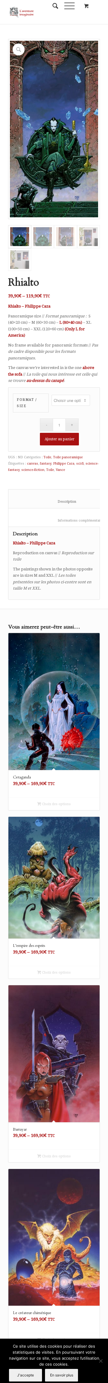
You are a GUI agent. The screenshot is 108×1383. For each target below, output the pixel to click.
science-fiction (32, 470)
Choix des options (56, 804)
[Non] (101, 1361)
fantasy (45, 463)
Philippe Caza (63, 463)
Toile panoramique (68, 457)
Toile (47, 457)
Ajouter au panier (59, 439)
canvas (32, 463)
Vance (60, 470)
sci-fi (80, 463)
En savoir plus (61, 1375)
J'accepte (25, 1375)
